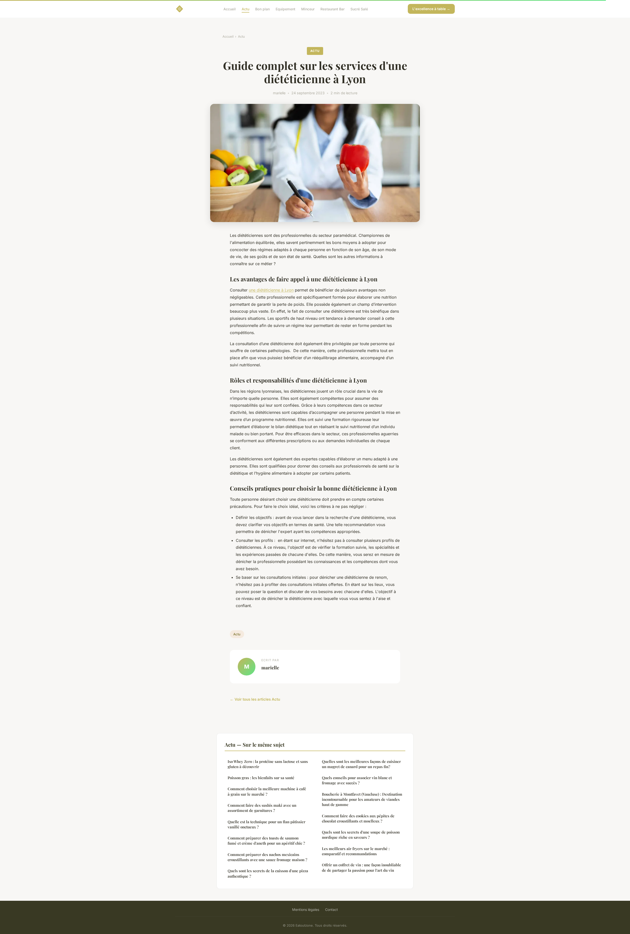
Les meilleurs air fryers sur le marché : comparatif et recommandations (356, 851)
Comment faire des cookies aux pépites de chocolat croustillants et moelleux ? (358, 818)
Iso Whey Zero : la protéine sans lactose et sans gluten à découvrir (268, 764)
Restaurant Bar (332, 9)
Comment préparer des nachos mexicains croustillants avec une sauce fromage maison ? (267, 857)
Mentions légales (305, 909)
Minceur (308, 9)
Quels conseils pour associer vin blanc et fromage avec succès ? (357, 780)
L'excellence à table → (431, 9)
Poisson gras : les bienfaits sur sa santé (261, 777)
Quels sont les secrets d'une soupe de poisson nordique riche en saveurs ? (361, 835)
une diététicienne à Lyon (271, 290)
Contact (331, 909)
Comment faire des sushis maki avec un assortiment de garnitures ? (262, 808)
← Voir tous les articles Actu (255, 699)
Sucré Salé (359, 9)
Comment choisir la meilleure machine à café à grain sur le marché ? (267, 791)
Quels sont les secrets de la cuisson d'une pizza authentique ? (268, 873)
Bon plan (262, 9)
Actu (245, 9)
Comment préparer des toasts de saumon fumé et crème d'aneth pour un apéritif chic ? (266, 841)
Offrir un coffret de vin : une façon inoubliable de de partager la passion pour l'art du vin (361, 867)
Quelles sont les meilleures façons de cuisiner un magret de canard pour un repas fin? (361, 764)
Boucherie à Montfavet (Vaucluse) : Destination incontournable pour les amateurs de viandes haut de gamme (362, 799)
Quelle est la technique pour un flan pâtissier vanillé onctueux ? (266, 824)
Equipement (285, 9)
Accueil (229, 9)
